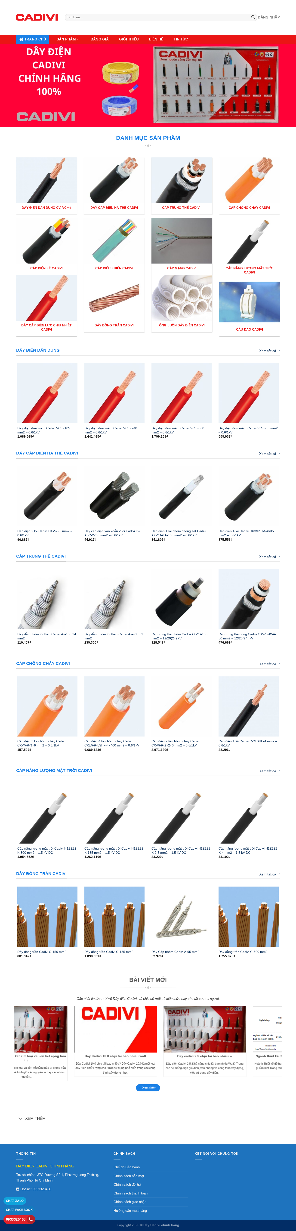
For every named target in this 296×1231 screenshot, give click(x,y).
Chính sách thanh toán (131, 1193)
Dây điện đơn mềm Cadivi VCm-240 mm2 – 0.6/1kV (110, 430)
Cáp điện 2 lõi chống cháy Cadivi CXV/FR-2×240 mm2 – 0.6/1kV (175, 743)
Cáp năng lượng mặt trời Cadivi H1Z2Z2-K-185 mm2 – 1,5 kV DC (114, 850)
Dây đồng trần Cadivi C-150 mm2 (41, 952)
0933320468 (42, 1189)
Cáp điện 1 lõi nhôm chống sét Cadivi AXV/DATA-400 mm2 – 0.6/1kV (178, 533)
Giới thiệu (129, 39)
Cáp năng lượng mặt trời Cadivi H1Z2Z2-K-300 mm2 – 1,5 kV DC (47, 850)
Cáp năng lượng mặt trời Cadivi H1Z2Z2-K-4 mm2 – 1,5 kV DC (249, 850)
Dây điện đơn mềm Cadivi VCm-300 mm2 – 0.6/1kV (177, 430)
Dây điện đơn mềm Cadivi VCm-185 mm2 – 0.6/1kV (43, 430)
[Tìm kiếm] (253, 17)
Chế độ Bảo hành (127, 1167)
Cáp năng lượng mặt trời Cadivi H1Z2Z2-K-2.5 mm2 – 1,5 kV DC (181, 850)
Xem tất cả (267, 351)
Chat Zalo (15, 1201)
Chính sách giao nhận (130, 1202)
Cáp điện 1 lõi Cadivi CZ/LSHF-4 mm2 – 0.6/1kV (248, 743)
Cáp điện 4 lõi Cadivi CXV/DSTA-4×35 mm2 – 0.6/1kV (246, 533)
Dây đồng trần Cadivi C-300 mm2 (243, 952)
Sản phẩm (66, 39)
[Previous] (11, 391)
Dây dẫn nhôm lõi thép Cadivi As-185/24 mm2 (46, 636)
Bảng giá (100, 39)
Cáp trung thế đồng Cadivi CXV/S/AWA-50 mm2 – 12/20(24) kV (247, 636)
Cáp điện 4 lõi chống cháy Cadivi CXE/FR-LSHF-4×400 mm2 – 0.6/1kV (111, 743)
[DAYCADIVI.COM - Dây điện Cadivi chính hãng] (37, 17)
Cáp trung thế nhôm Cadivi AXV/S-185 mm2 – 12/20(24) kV (179, 636)
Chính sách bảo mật (129, 1176)
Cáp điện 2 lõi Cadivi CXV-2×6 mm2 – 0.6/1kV (44, 533)
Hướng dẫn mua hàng (130, 1211)
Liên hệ (156, 39)
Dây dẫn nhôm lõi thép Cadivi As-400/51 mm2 (113, 636)
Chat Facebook (19, 1210)
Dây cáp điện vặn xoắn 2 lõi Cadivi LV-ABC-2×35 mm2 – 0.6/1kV (112, 533)
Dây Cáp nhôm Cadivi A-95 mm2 (175, 952)
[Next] (285, 391)
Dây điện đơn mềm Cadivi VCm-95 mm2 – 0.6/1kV (248, 430)
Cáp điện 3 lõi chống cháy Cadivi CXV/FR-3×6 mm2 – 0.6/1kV (41, 743)
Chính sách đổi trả (127, 1184)
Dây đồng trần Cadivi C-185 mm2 (108, 952)
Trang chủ (35, 39)
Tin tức (181, 39)
